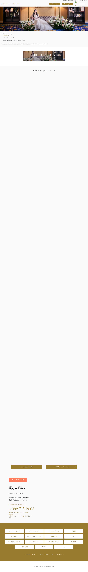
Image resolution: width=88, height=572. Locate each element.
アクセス (44, 547)
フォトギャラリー (34, 541)
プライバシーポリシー (30, 554)
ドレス (74, 536)
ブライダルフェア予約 (18, 480)
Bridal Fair (54, 4)
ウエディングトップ (14, 531)
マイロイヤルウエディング (34, 536)
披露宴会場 (14, 536)
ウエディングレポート (14, 541)
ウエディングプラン (53, 531)
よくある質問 (24, 547)
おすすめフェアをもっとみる (27, 467)
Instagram (64, 547)
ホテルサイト (60, 554)
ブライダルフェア (34, 531)
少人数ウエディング (53, 541)
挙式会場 (73, 531)
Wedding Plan (67, 4)
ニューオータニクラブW (46, 554)
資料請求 (73, 541)
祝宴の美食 (54, 536)
